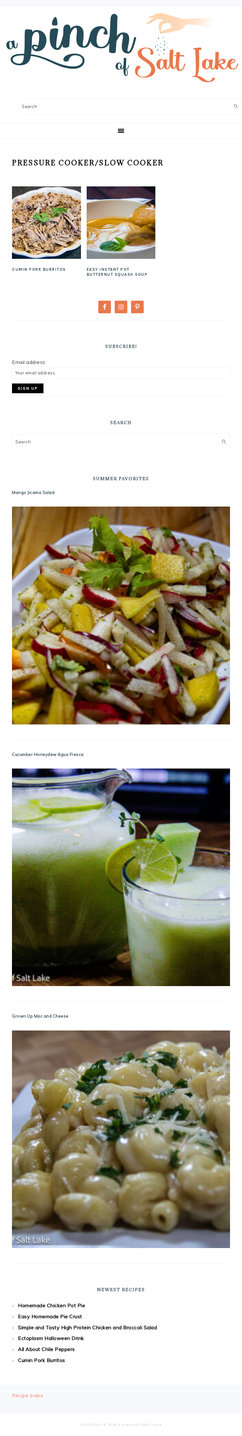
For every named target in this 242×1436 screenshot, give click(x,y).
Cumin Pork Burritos (39, 269)
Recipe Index (27, 1395)
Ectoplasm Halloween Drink (51, 1338)
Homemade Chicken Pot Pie (51, 1305)
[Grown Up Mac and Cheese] (121, 1139)
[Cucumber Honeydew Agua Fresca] (121, 877)
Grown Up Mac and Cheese (40, 1016)
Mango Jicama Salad (33, 492)
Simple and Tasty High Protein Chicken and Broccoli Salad (87, 1327)
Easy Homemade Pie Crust (50, 1316)
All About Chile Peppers (46, 1349)
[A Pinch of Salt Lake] (121, 86)
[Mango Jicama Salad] (121, 615)
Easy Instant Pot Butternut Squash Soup (117, 272)
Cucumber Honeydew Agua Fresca (48, 754)
